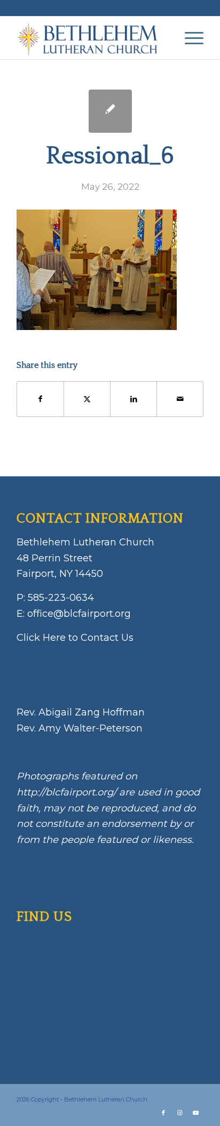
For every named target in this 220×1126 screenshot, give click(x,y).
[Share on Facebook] (40, 399)
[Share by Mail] (180, 399)
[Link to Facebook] (163, 1113)
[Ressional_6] (110, 111)
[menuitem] (188, 38)
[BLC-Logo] (91, 38)
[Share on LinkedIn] (133, 399)
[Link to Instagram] (179, 1113)
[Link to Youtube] (195, 1113)
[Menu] (188, 38)
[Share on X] (87, 399)
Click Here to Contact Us (75, 638)
